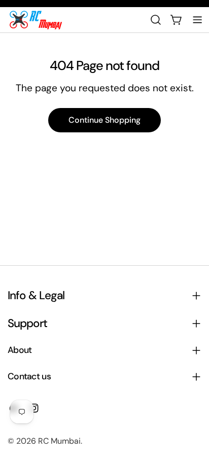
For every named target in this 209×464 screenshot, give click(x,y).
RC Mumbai (59, 441)
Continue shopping (104, 120)
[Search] (156, 20)
